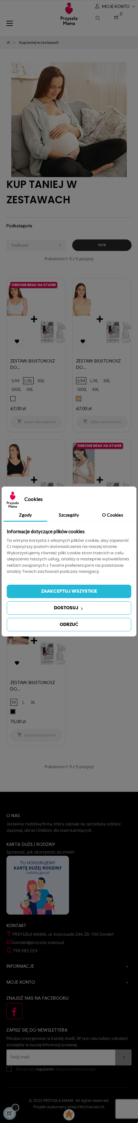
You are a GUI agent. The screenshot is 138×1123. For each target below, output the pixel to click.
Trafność (37, 245)
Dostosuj (66, 608)
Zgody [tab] (25, 515)
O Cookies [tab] (112, 515)
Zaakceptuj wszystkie (69, 591)
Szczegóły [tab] (69, 515)
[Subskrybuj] (123, 1057)
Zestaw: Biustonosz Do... (32, 364)
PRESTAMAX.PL (91, 1106)
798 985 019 (25, 950)
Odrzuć (69, 624)
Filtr (102, 245)
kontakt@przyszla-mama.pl (38, 942)
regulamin (45, 1069)
